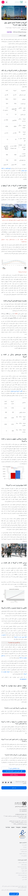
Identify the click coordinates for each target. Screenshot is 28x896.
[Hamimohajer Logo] (19, 2)
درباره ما (25, 847)
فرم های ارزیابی (23, 849)
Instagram (24, 827)
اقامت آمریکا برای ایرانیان (16, 391)
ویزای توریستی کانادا (22, 875)
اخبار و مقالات (24, 851)
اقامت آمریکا (24, 868)
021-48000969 (23, 811)
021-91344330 (23, 809)
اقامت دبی (24, 879)
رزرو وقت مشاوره (23, 853)
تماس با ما (24, 845)
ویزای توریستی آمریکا (22, 866)
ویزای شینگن (24, 864)
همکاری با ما (24, 855)
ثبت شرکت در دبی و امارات (21, 873)
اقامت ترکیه (24, 871)
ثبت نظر (14, 788)
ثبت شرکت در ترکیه (22, 862)
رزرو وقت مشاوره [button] (14, 775)
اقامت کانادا (24, 877)
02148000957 (23, 679)
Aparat (12, 827)
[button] (6, 2)
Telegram (18, 827)
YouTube (8, 827)
